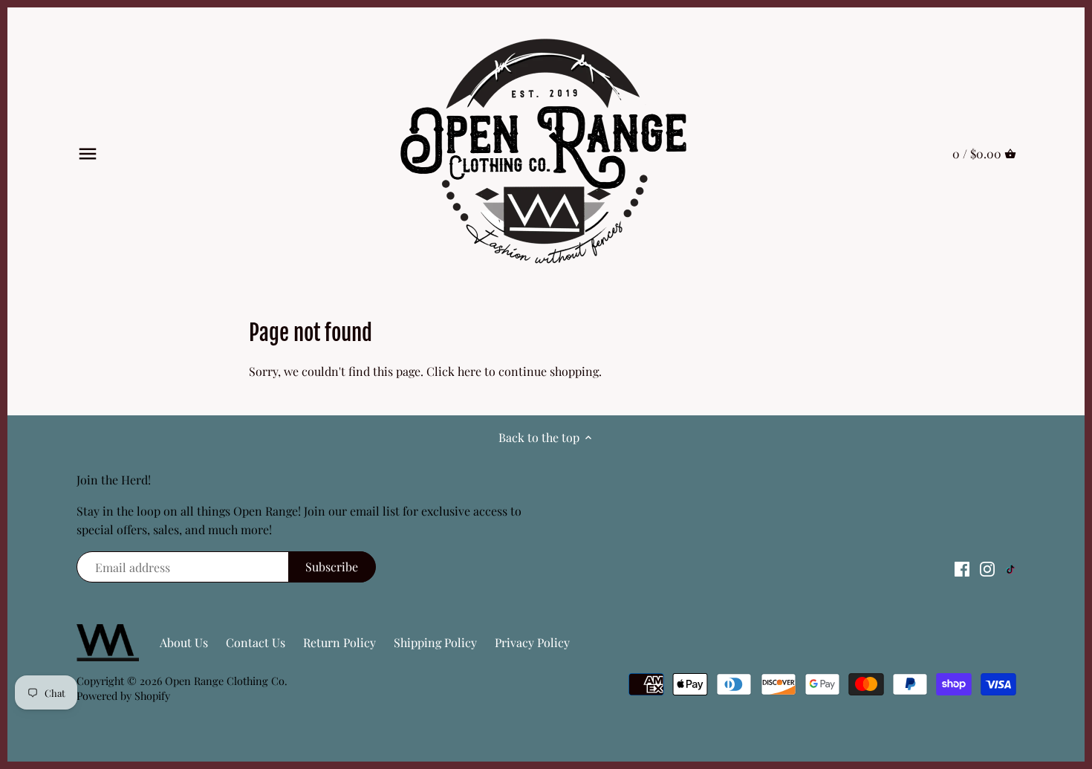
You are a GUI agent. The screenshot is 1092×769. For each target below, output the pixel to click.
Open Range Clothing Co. (226, 680)
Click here (453, 371)
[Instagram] (987, 568)
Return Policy (339, 642)
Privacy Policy (532, 642)
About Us (184, 642)
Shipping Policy (435, 642)
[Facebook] (962, 568)
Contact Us (255, 642)
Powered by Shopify (123, 695)
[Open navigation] (88, 154)
